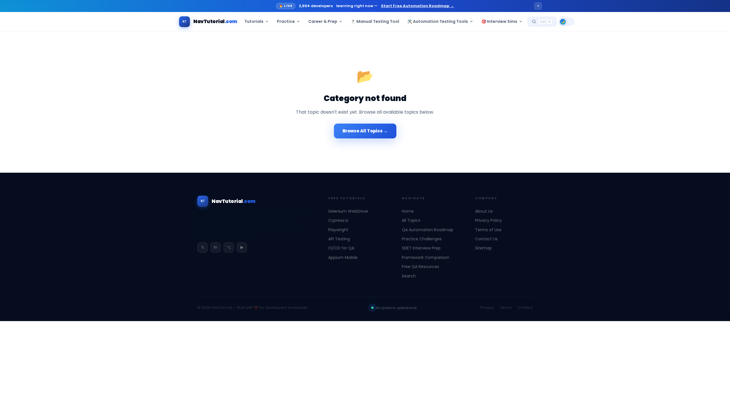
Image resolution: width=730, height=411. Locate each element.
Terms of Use (488, 230)
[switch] (566, 22)
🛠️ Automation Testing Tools (437, 21)
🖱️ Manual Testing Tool (375, 21)
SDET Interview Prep (421, 248)
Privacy (487, 307)
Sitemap (483, 248)
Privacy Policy (488, 220)
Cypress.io (338, 220)
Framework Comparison (425, 257)
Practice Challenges (422, 239)
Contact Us (486, 239)
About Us (484, 211)
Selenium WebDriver (348, 211)
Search (409, 276)
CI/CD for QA (341, 248)
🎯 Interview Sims (499, 21)
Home (408, 211)
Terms (506, 307)
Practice (286, 21)
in (215, 247)
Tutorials (253, 21)
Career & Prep (322, 21)
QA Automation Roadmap (427, 230)
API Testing (339, 239)
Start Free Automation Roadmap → (417, 6)
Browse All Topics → (365, 131)
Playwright (338, 230)
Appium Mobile (343, 257)
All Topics (411, 220)
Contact (525, 307)
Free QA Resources (420, 266)
